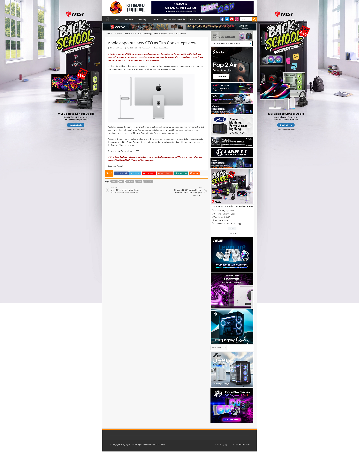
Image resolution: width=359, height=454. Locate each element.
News (116, 19)
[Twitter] (227, 19)
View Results (232, 233)
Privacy (246, 444)
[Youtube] (232, 19)
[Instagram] (237, 19)
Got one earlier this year (224, 214)
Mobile (155, 19)
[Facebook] (222, 19)
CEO (121, 181)
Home (107, 19)
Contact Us (237, 444)
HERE (137, 151)
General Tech (163, 48)
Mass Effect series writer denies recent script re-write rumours (125, 190)
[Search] (254, 19)
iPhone (130, 181)
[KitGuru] (126, 7)
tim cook (148, 181)
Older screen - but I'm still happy (227, 223)
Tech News (117, 33)
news (139, 181)
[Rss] (215, 444)
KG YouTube (196, 19)
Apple (114, 181)
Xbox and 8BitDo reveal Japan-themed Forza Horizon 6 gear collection (188, 192)
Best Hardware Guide (174, 19)
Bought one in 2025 (222, 217)
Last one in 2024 (221, 220)
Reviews (129, 19)
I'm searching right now (224, 210)
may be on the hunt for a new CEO (171, 54)
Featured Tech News (132, 33)
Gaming (142, 19)
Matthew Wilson (116, 48)
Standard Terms (158, 444)
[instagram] (226, 444)
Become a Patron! (115, 166)
